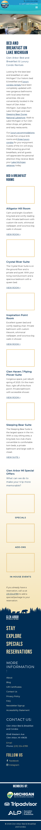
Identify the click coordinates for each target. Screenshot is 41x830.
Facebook (14, 761)
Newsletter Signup (15, 705)
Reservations (19, 652)
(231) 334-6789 (32, 1)
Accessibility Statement (18, 710)
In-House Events (20, 577)
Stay (10, 628)
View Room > (13, 234)
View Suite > (13, 457)
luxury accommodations (22, 133)
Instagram (14, 765)
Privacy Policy (13, 696)
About (9, 678)
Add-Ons (20, 547)
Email (9, 743)
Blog (8, 682)
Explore (14, 636)
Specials (20, 517)
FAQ (8, 701)
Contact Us (11, 691)
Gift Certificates (30, 4)
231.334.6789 (12, 594)
